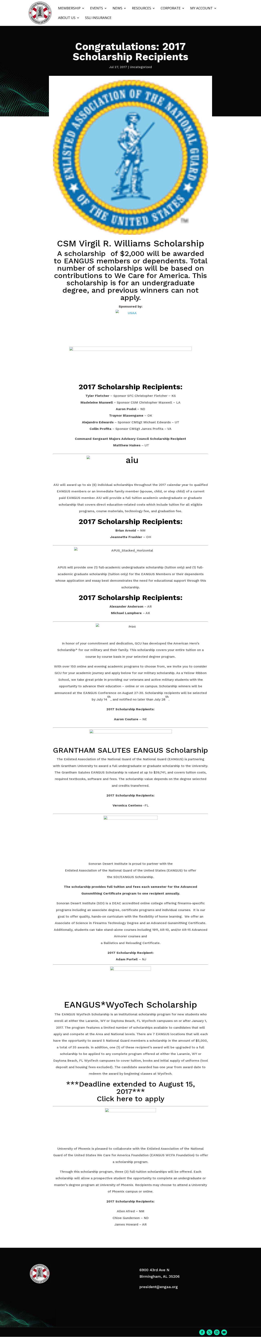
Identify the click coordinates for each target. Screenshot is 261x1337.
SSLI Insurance (98, 18)
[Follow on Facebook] (202, 1332)
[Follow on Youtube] (224, 1332)
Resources (141, 8)
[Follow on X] (209, 1332)
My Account (201, 8)
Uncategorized (141, 67)
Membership (69, 8)
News (117, 8)
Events (96, 8)
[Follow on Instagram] (217, 1332)
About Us (66, 18)
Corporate (171, 8)
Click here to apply (130, 1098)
